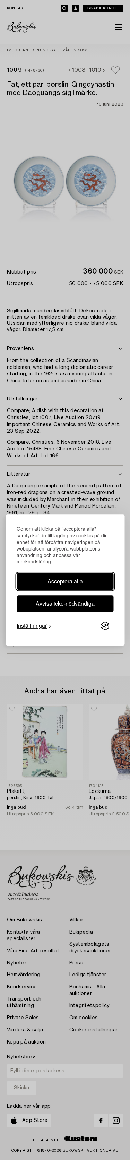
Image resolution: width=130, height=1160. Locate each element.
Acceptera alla (65, 581)
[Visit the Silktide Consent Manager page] (105, 626)
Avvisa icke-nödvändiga (65, 603)
